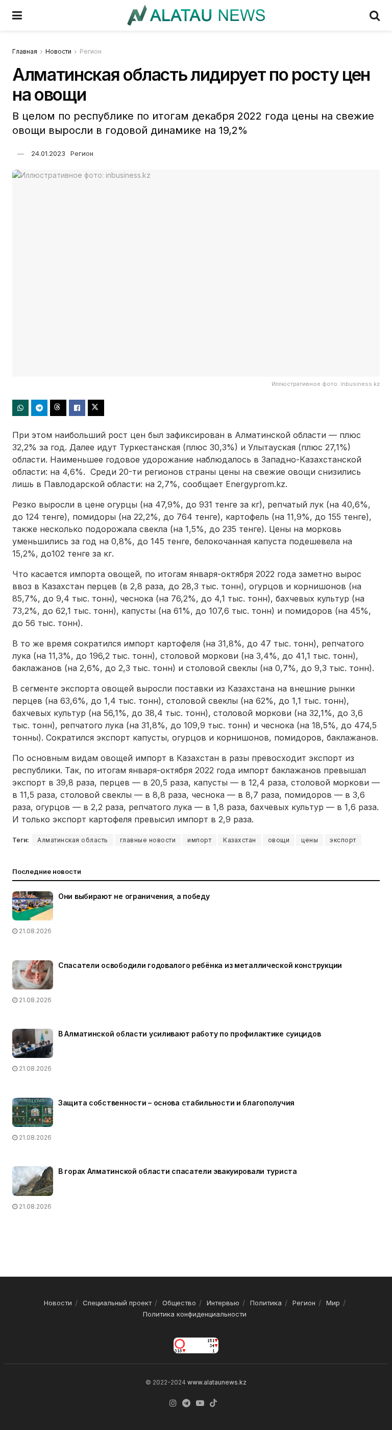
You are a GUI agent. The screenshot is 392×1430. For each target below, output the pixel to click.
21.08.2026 (34, 931)
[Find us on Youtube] (200, 1403)
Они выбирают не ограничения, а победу (134, 896)
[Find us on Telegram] (186, 1403)
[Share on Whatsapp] (20, 408)
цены (309, 840)
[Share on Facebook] (77, 408)
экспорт (343, 840)
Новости (58, 51)
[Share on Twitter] (96, 408)
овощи (279, 840)
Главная (24, 51)
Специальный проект (117, 1303)
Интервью (223, 1303)
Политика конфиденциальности (195, 1314)
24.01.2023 (48, 153)
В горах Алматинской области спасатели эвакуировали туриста (177, 1171)
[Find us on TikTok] (213, 1403)
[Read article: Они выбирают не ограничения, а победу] (32, 905)
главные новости (148, 840)
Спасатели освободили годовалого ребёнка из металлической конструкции (200, 965)
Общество (179, 1303)
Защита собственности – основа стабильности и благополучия (176, 1102)
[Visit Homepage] (196, 15)
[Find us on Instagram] (173, 1403)
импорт (199, 840)
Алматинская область (72, 840)
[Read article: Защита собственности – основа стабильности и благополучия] (32, 1112)
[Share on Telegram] (39, 408)
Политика (266, 1303)
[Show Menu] (17, 15)
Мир (333, 1303)
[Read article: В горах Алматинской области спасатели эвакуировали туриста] (32, 1180)
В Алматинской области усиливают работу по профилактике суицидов (189, 1033)
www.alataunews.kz (217, 1382)
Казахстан (239, 840)
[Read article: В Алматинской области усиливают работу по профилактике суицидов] (32, 1043)
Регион (91, 51)
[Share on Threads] (58, 408)
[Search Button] (375, 15)
